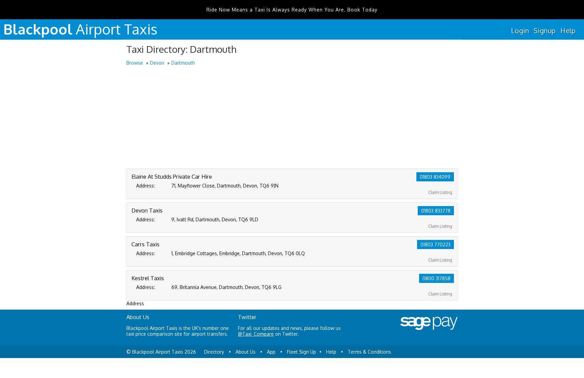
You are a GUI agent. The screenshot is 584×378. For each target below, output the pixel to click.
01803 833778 (436, 211)
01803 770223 (435, 244)
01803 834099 (435, 177)
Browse (134, 63)
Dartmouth (183, 63)
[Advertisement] (292, 117)
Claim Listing (440, 192)
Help (568, 30)
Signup (545, 30)
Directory (214, 352)
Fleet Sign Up (301, 352)
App (271, 352)
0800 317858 (436, 278)
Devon (157, 63)
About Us (246, 352)
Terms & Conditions (369, 352)
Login (520, 30)
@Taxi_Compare (256, 334)
